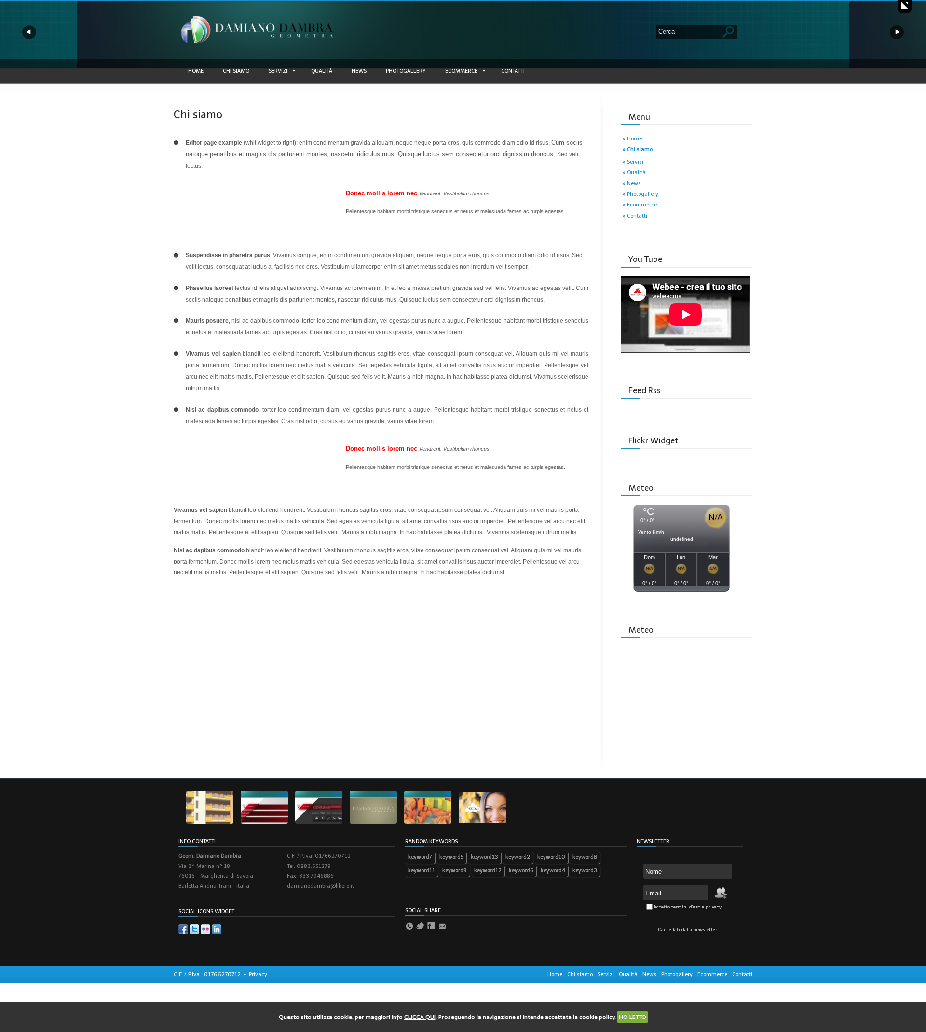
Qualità (321, 71)
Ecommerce (461, 71)
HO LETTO (632, 1017)
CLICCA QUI (420, 1017)
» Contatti (634, 216)
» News (631, 183)
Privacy (258, 974)
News (359, 71)
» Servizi (632, 162)
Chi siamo (236, 71)
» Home (632, 139)
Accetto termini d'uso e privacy (688, 907)
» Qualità (634, 172)
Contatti (513, 71)
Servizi (278, 71)
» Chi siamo (637, 149)
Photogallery (406, 71)
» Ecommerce (639, 205)
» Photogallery (640, 194)
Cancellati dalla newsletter (687, 930)
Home (196, 71)
